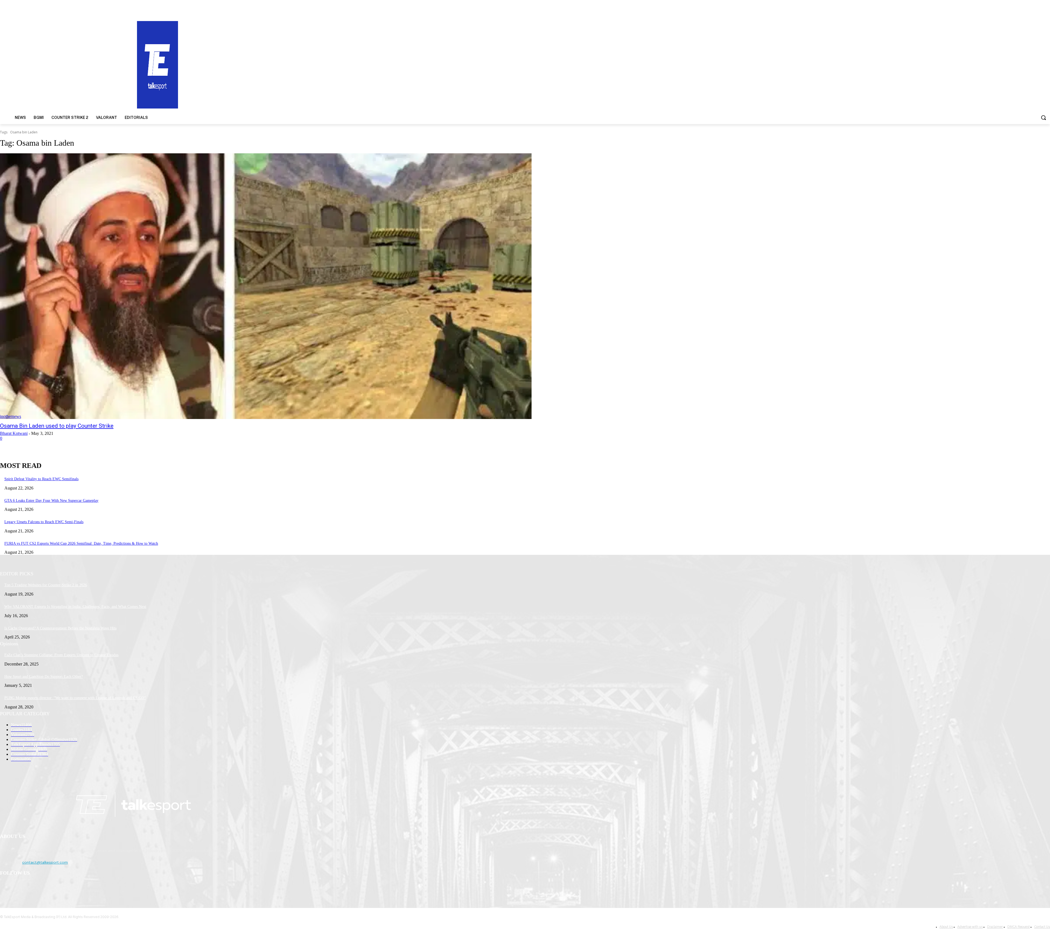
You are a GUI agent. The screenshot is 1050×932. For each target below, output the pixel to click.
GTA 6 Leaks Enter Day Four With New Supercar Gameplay (51, 501)
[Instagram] (19, 887)
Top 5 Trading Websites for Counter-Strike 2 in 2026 (45, 585)
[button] (1043, 117)
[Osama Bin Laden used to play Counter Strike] (266, 286)
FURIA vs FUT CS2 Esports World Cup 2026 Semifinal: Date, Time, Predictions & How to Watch (81, 543)
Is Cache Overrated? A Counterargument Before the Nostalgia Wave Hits (60, 628)
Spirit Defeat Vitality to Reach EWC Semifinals (41, 479)
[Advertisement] (682, 64)
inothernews (10, 416)
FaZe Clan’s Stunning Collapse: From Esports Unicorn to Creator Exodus (61, 655)
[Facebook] (5, 887)
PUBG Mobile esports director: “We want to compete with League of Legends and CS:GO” (75, 698)
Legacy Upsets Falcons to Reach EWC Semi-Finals (43, 522)
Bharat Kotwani (14, 433)
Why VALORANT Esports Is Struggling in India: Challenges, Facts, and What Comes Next (75, 607)
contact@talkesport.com (45, 862)
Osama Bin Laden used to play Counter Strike (56, 426)
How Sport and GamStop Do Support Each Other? (43, 677)
